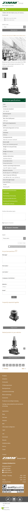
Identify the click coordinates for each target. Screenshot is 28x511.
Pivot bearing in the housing (9, 196)
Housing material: (7, 137)
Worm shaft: (6, 142)
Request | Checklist (8, 223)
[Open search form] (7, 10)
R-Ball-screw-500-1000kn (11, 18)
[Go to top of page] (26, 509)
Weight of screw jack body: (10, 147)
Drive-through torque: (9, 180)
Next (23, 368)
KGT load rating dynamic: (9, 123)
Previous (6, 368)
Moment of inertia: (8, 170)
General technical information (9, 190)
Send (13, 297)
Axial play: (5, 132)
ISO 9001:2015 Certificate (8, 204)
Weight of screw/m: (8, 151)
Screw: (5, 184)
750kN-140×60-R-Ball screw (14, 357)
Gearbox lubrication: (8, 156)
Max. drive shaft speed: (9, 118)
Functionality (6, 193)
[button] (5, 9)
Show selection (14, 30)
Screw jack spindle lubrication (9, 198)
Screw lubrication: (7, 161)
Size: (4, 104)
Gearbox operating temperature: (11, 165)
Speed (3, 235)
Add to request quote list (17, 246)
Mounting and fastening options (10, 201)
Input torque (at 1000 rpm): (10, 175)
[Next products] (24, 349)
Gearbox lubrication (10, 20)
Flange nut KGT (14, 327)
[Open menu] (3, 9)
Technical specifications (11, 100)
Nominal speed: (7, 113)
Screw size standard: (8, 109)
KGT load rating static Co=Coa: (11, 128)
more (4, 68)
